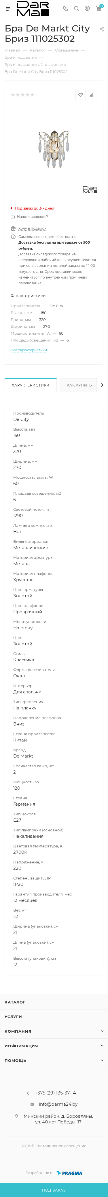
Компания (18, 1031)
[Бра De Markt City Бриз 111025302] (54, 150)
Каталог (15, 1002)
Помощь (15, 1060)
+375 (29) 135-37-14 (55, 1093)
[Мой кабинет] (87, 9)
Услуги (13, 1016)
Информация (21, 1046)
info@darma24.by (58, 1104)
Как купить (79, 385)
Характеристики (31, 385)
